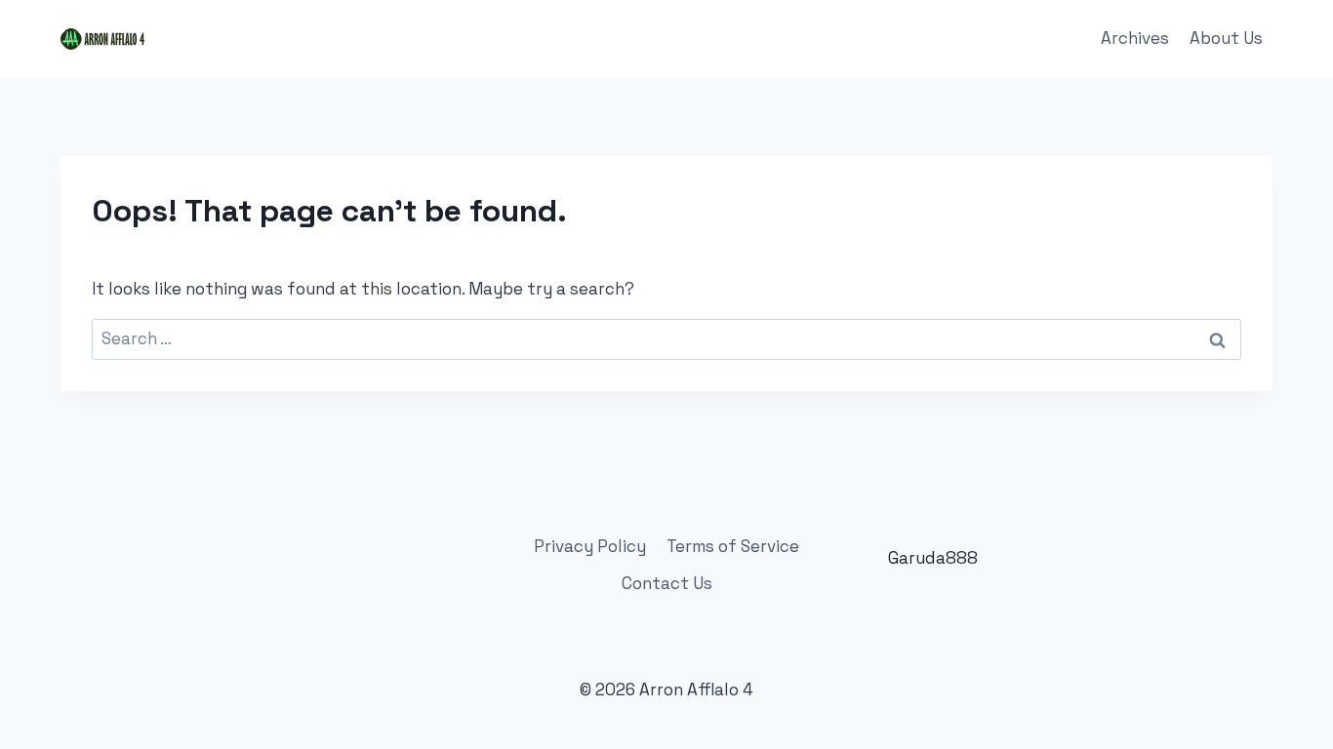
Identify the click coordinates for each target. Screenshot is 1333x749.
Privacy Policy (590, 546)
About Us (1226, 38)
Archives (1135, 38)
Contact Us (667, 583)
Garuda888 (933, 558)
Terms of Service (732, 546)
